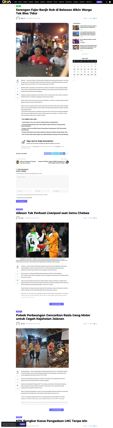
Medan (18, 6)
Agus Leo (23, 18)
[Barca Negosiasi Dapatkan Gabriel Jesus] (76, 41)
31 (74, 77)
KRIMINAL (19, 311)
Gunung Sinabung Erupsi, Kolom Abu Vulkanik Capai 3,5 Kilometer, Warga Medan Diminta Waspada (88, 33)
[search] (104, 2)
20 (84, 71)
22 (91, 71)
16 (95, 69)
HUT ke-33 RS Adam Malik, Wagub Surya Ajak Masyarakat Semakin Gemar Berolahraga (45, 134)
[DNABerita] (6, 2)
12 (81, 69)
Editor (22, 218)
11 (78, 69)
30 (95, 74)
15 (91, 69)
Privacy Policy (5, 424)
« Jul (73, 80)
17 (74, 71)
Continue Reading (56, 304)
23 (95, 71)
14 (88, 69)
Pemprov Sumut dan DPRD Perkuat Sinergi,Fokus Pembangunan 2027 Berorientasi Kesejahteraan (88, 47)
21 (88, 71)
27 (84, 74)
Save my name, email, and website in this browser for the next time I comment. (33, 194)
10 (74, 69)
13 (84, 69)
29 (91, 74)
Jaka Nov (23, 323)
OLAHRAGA (82, 42)
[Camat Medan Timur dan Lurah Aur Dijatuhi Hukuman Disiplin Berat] (76, 27)
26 (81, 74)
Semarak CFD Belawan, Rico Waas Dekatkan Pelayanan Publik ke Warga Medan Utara (44, 132)
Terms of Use (13, 424)
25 (78, 74)
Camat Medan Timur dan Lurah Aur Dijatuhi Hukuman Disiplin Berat (40, 122)
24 (74, 74)
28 (88, 74)
